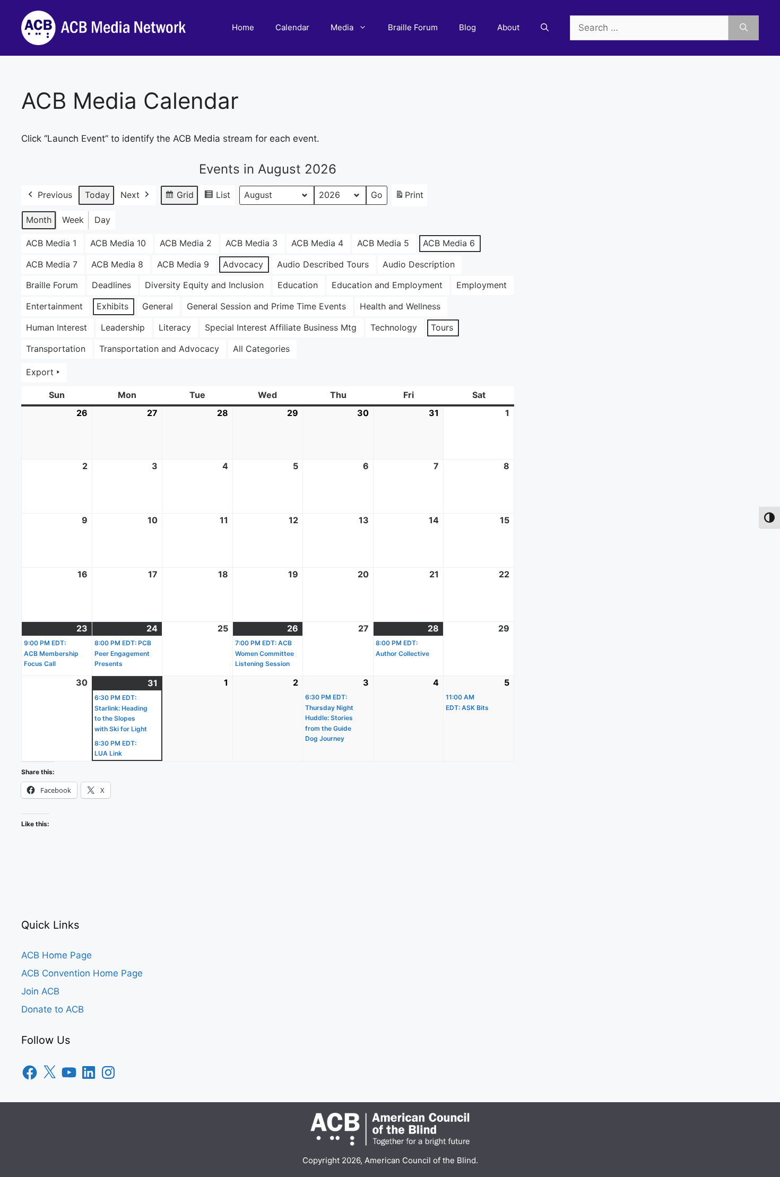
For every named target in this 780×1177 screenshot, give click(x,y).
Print (409, 197)
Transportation (55, 348)
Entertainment (54, 306)
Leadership (123, 327)
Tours (442, 327)
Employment (481, 285)
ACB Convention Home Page (82, 973)
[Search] (744, 28)
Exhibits (112, 306)
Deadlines (111, 285)
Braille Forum (413, 27)
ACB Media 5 (383, 243)
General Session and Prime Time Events (266, 306)
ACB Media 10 (118, 243)
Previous (55, 194)
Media (342, 27)
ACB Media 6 (449, 243)
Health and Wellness (400, 306)
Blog (467, 27)
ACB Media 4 (317, 243)
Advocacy (243, 264)
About (508, 27)
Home (243, 27)
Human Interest (56, 327)
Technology (393, 327)
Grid (179, 197)
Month (38, 219)
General (157, 306)
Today (97, 194)
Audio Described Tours (323, 264)
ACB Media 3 (252, 243)
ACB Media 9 (183, 264)
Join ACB (40, 991)
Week (73, 219)
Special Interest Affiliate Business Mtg (281, 327)
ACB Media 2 (186, 243)
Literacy (175, 327)
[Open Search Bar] (544, 28)
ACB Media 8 (117, 264)
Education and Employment (387, 285)
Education (298, 285)
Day (102, 219)
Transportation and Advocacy (159, 348)
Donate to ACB (52, 1009)
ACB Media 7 (51, 264)
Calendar (292, 27)
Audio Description (419, 264)
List (217, 197)
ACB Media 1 (51, 243)
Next (130, 194)
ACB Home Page (56, 955)
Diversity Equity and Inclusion (204, 285)
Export (40, 372)
